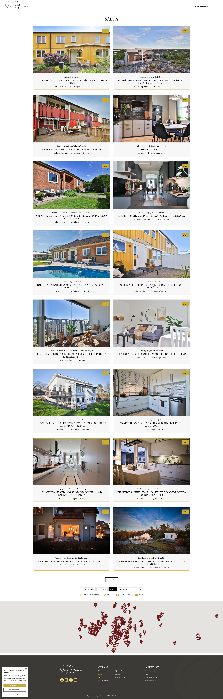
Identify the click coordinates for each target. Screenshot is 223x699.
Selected (117, 674)
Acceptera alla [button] (15, 685)
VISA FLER (111, 580)
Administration (113, 696)
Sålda (100, 674)
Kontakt (100, 677)
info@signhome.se (150, 680)
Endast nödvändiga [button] (15, 690)
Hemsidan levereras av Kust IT (127, 696)
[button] (14, 694)
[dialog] (15, 682)
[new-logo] (16, 6)
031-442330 (148, 677)
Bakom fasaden (103, 680)
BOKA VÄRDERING (201, 6)
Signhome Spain (119, 677)
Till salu (100, 671)
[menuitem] (217, 6)
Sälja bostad (118, 671)
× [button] (26, 669)
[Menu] (217, 6)
